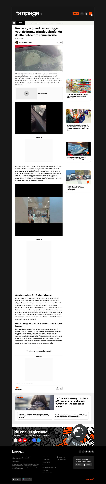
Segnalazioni (46, 459)
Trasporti (43, 23)
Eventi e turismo (58, 23)
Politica (37, 23)
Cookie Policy (46, 465)
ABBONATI (76, 13)
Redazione (45, 470)
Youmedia (45, 457)
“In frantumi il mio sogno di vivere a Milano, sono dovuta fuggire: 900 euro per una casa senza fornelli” (71, 402)
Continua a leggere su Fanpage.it (38, 351)
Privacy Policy (46, 462)
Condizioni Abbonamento (49, 467)
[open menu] (14, 23)
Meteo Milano (29, 383)
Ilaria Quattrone (28, 42)
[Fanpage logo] (27, 13)
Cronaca (23, 383)
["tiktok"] (15, 440)
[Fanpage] (18, 451)
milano (20, 23)
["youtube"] (25, 440)
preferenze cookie (47, 473)
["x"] (29, 440)
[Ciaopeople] (90, 479)
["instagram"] (20, 440)
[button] (61, 42)
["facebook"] (34, 440)
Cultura (50, 23)
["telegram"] (39, 440)
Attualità (30, 23)
